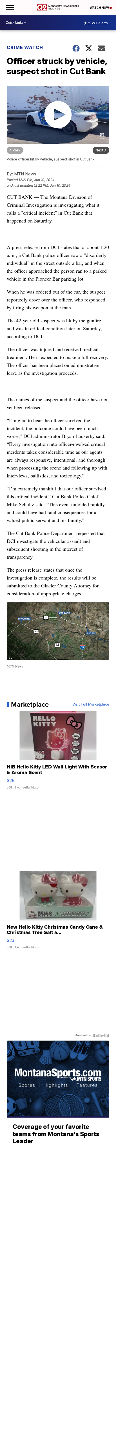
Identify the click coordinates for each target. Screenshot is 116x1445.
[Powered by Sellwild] (101, 1036)
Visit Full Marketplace (90, 704)
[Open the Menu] (9, 7)
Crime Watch (25, 47)
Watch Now (100, 7)
